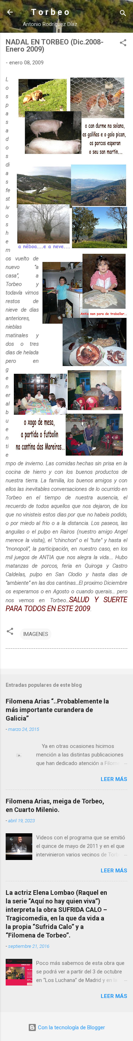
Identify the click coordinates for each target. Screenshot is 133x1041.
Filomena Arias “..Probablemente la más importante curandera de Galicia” (57, 709)
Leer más (114, 779)
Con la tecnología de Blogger (71, 1027)
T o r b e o (50, 12)
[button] (123, 43)
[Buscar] (123, 14)
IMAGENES (35, 634)
